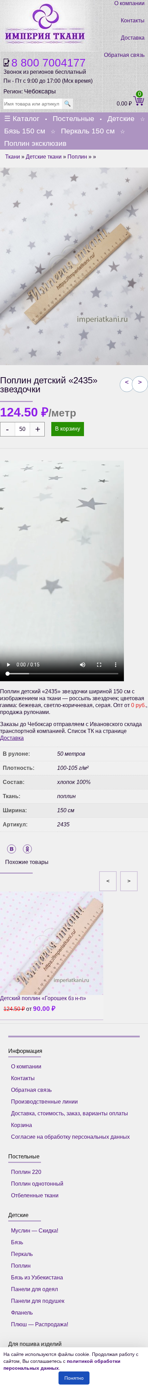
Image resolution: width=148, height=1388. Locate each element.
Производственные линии (44, 1102)
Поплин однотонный (37, 1184)
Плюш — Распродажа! (39, 1324)
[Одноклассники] (27, 849)
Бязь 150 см (24, 131)
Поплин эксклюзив (35, 143)
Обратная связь (124, 55)
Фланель (22, 1313)
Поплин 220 (26, 1172)
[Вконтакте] (11, 849)
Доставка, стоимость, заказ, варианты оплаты (69, 1113)
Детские (121, 118)
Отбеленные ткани (35, 1195)
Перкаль (22, 1254)
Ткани (12, 157)
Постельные (73, 118)
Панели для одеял (34, 1289)
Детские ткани (44, 157)
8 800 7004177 (48, 63)
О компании (129, 3)
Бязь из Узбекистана (37, 1277)
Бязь (17, 1242)
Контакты (133, 20)
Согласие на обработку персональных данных (70, 1137)
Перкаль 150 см (88, 131)
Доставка (133, 38)
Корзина (21, 1125)
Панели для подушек (37, 1301)
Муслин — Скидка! (34, 1231)
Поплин (77, 157)
